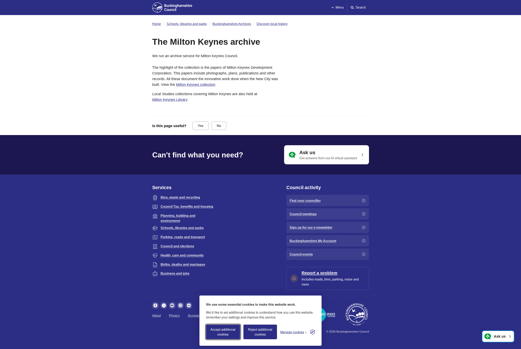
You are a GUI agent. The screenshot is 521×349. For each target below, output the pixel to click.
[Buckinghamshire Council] (172, 7)
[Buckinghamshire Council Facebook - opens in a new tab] (155, 305)
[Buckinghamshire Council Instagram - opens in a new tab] (180, 305)
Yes (200, 126)
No (219, 126)
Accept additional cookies (222, 332)
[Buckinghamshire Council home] (357, 314)
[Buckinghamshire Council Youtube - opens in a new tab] (172, 305)
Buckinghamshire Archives (231, 24)
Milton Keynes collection (195, 85)
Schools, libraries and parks (187, 24)
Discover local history (272, 24)
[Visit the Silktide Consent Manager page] (312, 331)
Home (156, 24)
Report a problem (319, 272)
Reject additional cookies (260, 332)
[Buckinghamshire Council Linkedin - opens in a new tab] (189, 305)
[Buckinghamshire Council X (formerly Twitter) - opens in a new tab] (164, 305)
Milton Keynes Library (169, 100)
